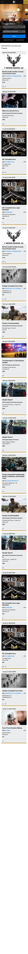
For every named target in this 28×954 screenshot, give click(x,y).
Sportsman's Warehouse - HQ (12, 480)
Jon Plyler (7, 730)
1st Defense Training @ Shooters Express (13, 76)
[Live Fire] (5, 172)
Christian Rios (8, 212)
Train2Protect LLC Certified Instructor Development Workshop (13, 288)
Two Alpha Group (9, 162)
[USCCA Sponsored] (3, 124)
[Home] (14, 2)
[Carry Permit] (3, 86)
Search (14, 36)
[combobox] (14, 31)
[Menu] (2, 2)
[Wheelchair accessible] (5, 86)
